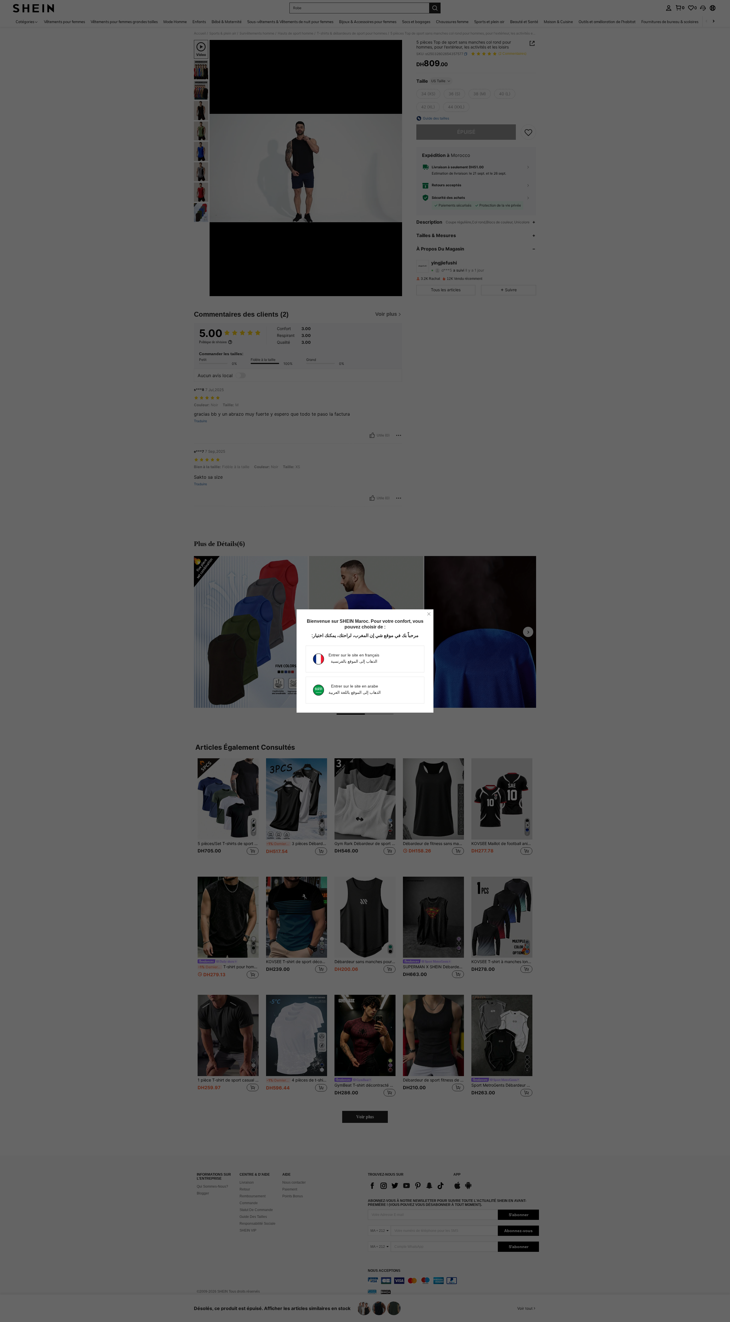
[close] (428, 613)
